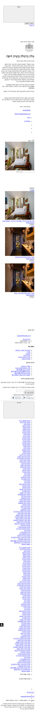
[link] (15, 682)
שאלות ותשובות (25, 366)
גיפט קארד (27, 530)
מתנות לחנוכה (26, 487)
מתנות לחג (27, 482)
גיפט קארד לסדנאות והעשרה (21, 520)
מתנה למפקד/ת (25, 479)
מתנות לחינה (26, 468)
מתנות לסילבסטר (25, 510)
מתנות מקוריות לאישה (23, 535)
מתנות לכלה (26, 446)
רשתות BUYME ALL (23, 370)
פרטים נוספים (30, 222)
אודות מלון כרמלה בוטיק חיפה (25, 61)
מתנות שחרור (26, 472)
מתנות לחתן (26, 448)
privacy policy (26, 544)
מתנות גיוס (27, 474)
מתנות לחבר (26, 434)
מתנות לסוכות (26, 486)
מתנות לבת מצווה (25, 467)
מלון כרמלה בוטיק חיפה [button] (27, 42)
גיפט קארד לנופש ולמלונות (22, 517)
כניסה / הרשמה (29, 23)
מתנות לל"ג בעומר (25, 493)
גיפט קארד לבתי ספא (24, 513)
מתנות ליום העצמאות (24, 494)
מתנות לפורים (26, 491)
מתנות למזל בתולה (25, 499)
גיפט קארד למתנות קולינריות (21, 511)
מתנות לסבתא (26, 450)
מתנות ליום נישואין (24, 462)
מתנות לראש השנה (24, 484)
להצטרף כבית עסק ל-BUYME (21, 375)
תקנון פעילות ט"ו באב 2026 (22, 542)
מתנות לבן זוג (26, 436)
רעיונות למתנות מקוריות (23, 529)
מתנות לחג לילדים (25, 422)
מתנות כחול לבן (25, 496)
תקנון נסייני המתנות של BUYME (20, 541)
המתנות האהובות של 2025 (22, 523)
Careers (28, 354)
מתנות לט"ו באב (25, 506)
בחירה (31, 188)
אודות (28, 352)
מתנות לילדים (26, 439)
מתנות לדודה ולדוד (24, 455)
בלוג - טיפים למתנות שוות (22, 368)
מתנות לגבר (27, 424)
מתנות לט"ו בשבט (25, 489)
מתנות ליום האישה (24, 501)
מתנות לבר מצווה (25, 465)
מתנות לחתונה (26, 470)
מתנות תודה (26, 475)
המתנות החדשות (25, 525)
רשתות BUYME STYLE (22, 373)
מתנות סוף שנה (25, 463)
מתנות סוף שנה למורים (23, 458)
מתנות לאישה (26, 426)
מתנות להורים (26, 453)
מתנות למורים (26, 443)
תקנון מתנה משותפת (24, 539)
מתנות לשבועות (25, 498)
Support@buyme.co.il (27, 696)
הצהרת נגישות (26, 359)
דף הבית (31, 25)
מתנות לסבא (26, 451)
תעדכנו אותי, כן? (29, 393)
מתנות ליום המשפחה (24, 503)
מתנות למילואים (25, 477)
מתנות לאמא (26, 427)
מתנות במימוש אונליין (24, 527)
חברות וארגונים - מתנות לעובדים (20, 537)
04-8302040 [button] (26, 110)
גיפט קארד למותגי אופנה (23, 515)
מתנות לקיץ (27, 481)
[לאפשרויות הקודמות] (17, 305)
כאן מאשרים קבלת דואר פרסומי (23, 395)
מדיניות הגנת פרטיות (24, 357)
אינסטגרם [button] (27, 121)
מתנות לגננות (26, 441)
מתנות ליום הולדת (25, 460)
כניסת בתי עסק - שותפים (22, 350)
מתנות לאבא (26, 429)
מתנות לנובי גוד (25, 508)
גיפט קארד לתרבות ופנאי (23, 518)
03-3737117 (30, 692)
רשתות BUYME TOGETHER (20, 371)
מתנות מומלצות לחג (24, 534)
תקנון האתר (26, 355)
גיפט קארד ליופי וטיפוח (23, 522)
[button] (31, 3)
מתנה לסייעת (26, 444)
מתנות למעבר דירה (24, 420)
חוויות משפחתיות (25, 532)
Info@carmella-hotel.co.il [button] (22, 114)
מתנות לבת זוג (26, 438)
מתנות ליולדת (26, 431)
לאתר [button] (28, 117)
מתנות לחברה (26, 432)
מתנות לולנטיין (26, 505)
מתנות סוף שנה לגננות (24, 456)
